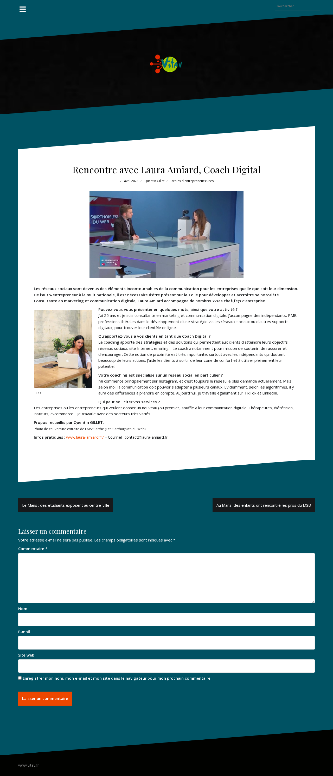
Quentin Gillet (154, 181)
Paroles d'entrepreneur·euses (192, 181)
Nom (22, 608)
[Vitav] (166, 63)
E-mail (24, 631)
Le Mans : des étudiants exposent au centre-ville (65, 505)
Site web (26, 655)
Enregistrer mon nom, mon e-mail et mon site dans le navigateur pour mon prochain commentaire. (117, 678)
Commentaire (32, 548)
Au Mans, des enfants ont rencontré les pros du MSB (263, 505)
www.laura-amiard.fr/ (85, 437)
